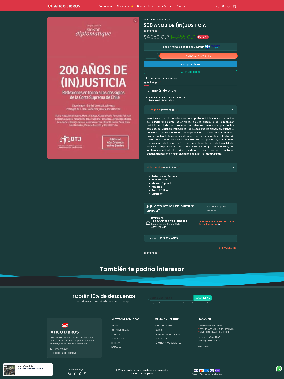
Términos (186, 303)
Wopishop (149, 373)
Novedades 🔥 (125, 6)
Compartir (230, 247)
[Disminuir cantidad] (146, 56)
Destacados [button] (144, 6)
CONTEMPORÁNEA (120, 330)
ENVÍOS (158, 330)
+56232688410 (158, 227)
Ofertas (180, 6)
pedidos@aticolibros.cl (64, 352)
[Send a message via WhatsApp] (279, 368)
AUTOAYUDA (117, 338)
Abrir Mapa (203, 346)
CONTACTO (161, 338)
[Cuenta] (223, 6)
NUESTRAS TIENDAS (164, 325)
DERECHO (116, 347)
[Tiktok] (74, 373)
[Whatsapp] (79, 373)
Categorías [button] (105, 6)
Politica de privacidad (201, 303)
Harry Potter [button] (163, 6)
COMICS (115, 334)
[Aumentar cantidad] (156, 56)
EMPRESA (115, 342)
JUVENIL (115, 325)
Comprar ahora (190, 64)
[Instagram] (69, 373)
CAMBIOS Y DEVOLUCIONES (168, 334)
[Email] (84, 373)
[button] (217, 6)
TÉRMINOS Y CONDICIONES (168, 342)
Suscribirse (203, 297)
